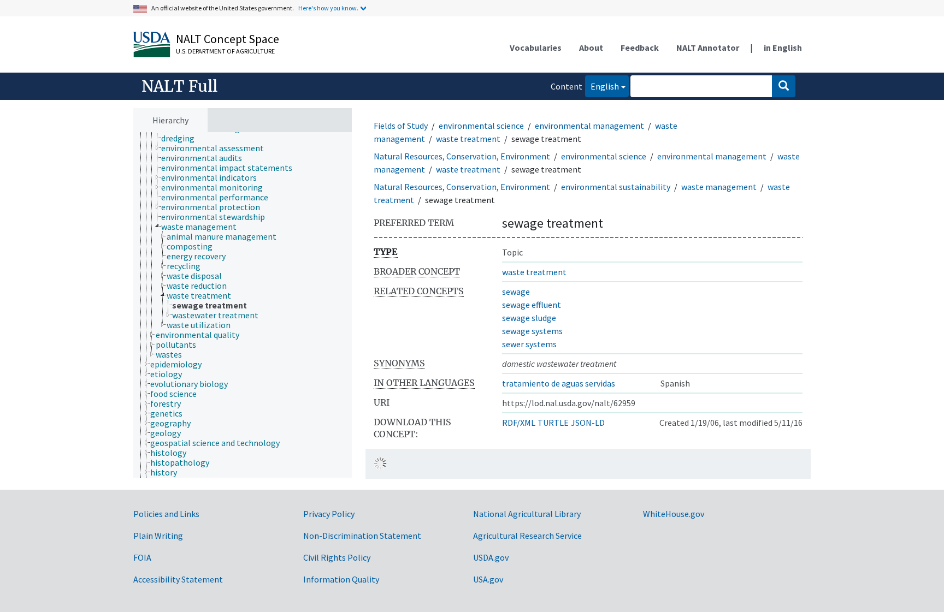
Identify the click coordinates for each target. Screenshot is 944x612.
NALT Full (179, 86)
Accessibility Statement (178, 579)
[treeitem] (182, 138)
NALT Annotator (707, 47)
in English (783, 47)
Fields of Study (401, 125)
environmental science (481, 125)
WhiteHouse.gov (673, 513)
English (602, 86)
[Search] (783, 86)
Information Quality (341, 579)
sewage (516, 291)
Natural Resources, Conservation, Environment (462, 156)
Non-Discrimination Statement (362, 535)
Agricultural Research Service (527, 535)
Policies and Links (166, 513)
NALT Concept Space (227, 38)
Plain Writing (158, 535)
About (591, 47)
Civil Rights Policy (336, 557)
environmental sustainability (615, 186)
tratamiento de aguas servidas (558, 383)
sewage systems (532, 330)
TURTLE (553, 422)
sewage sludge (529, 317)
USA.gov (488, 579)
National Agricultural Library (527, 513)
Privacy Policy (329, 513)
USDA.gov (491, 557)
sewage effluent (531, 304)
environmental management (589, 125)
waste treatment (468, 138)
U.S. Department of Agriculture (225, 51)
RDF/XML (518, 422)
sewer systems (529, 343)
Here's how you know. (328, 8)
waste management (719, 186)
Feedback (640, 47)
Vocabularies (536, 47)
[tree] (242, 305)
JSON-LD (588, 422)
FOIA (142, 557)
